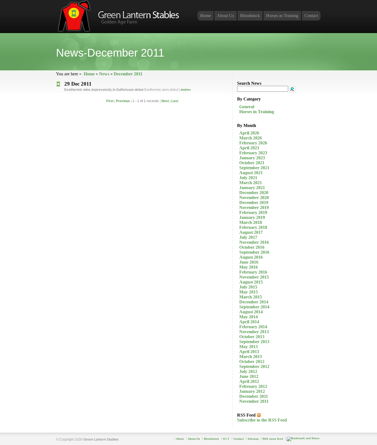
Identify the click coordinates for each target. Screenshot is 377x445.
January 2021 (252, 187)
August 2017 (251, 232)
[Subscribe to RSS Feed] (259, 415)
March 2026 (250, 138)
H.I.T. (226, 438)
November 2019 (254, 207)
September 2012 (254, 366)
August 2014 (251, 311)
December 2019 (253, 202)
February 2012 (253, 386)
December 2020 (253, 192)
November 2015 (254, 277)
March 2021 (250, 182)
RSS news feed (272, 438)
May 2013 (248, 346)
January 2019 (252, 217)
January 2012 (252, 391)
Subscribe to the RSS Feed (262, 420)
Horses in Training (256, 111)
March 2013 (250, 356)
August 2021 (251, 172)
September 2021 (254, 167)
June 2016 (248, 262)
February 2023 (253, 152)
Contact (311, 15)
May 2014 (248, 316)
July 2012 (248, 371)
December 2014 (253, 302)
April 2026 (249, 133)
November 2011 (254, 401)
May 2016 (248, 267)
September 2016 (254, 252)
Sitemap (253, 438)
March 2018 (250, 222)
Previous (123, 101)
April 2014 (249, 321)
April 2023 (249, 147)
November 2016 (254, 242)
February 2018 (253, 227)
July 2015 (248, 287)
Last (174, 101)
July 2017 (248, 237)
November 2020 (254, 197)
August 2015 (251, 282)
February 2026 (253, 143)
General (246, 106)
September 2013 (254, 341)
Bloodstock (250, 15)
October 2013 (251, 336)
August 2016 (251, 257)
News (104, 73)
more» (186, 90)
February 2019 (253, 212)
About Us (225, 15)
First (109, 101)
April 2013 (249, 351)
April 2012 (249, 381)
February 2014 (253, 326)
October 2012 (251, 361)
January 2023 (252, 157)
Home (89, 73)
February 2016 (253, 272)
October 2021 (251, 162)
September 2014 (254, 306)
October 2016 (251, 247)
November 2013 (254, 331)
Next (165, 101)
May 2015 (248, 292)
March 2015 (250, 297)
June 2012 (248, 376)
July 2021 (248, 177)
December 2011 (128, 73)
